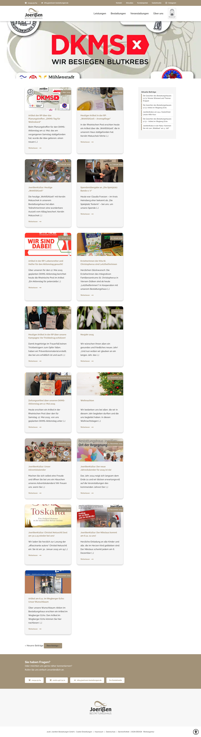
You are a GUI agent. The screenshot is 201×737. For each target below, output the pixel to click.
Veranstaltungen (139, 13)
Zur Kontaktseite (115, 680)
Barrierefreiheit (123, 732)
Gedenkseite (156, 3)
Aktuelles (129, 3)
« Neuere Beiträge (34, 645)
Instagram (172, 3)
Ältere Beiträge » (53, 646)
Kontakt (119, 3)
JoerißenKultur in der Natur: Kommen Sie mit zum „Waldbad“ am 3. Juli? (157, 127)
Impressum (99, 732)
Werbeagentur (148, 732)
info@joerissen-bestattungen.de (56, 3)
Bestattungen (118, 13)
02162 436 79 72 (59, 680)
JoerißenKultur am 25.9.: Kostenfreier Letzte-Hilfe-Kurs (157, 113)
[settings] (196, 732)
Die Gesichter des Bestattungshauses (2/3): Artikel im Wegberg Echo (157, 106)
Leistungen (100, 13)
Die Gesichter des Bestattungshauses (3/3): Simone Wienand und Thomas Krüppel (157, 98)
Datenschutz (111, 732)
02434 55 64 (32, 3)
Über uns (158, 13)
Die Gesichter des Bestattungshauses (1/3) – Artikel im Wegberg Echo (157, 120)
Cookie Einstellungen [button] (84, 732)
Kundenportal (142, 3)
